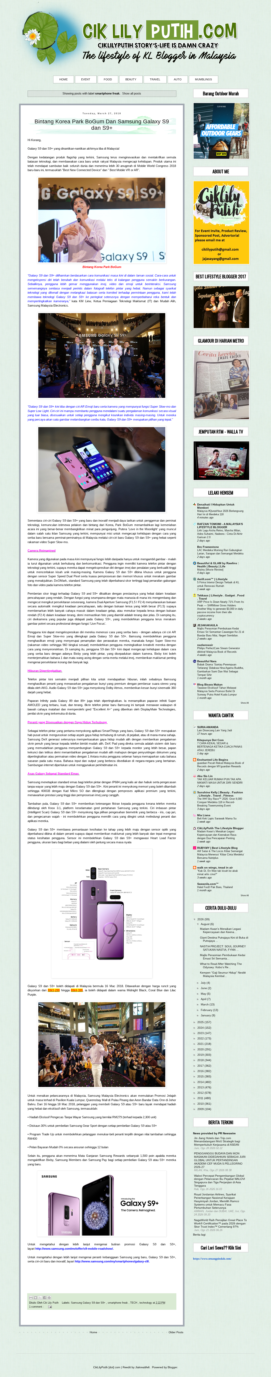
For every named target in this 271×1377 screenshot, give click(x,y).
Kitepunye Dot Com (210, 740)
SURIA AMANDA (207, 727)
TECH (134, 1302)
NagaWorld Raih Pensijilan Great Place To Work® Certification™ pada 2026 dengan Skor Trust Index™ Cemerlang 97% (220, 1223)
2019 (201, 1054)
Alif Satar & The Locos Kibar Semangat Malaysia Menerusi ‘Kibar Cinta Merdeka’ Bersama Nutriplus (220, 855)
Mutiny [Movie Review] (210, 569)
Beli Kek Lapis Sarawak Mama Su (216, 818)
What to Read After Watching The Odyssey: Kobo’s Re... (221, 965)
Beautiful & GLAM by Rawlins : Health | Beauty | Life (218, 565)
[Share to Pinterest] (49, 1298)
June (204, 988)
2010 (201, 1103)
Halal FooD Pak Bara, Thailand (215, 887)
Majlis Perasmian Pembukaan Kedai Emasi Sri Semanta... (222, 956)
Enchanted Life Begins (212, 759)
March (205, 1004)
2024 (201, 1027)
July (204, 982)
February (207, 1010)
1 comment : (36, 1306)
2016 (201, 1071)
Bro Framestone (208, 546)
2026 (201, 919)
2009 (201, 1109)
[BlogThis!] (35, 1298)
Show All (245, 703)
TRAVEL (155, 79)
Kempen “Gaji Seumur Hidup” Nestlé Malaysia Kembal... (223, 974)
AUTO (178, 79)
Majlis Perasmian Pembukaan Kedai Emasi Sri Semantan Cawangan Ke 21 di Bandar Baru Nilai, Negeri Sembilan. (220, 632)
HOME (63, 79)
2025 (201, 1022)
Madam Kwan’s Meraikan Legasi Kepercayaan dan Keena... (220, 930)
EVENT (85, 79)
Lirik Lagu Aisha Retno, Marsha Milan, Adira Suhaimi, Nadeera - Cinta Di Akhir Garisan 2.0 (219, 534)
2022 (201, 1038)
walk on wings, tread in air (215, 867)
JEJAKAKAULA (207, 625)
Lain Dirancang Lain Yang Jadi (214, 730)
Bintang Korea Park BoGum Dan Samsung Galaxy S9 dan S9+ (102, 124)
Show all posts (131, 93)
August (205, 924)
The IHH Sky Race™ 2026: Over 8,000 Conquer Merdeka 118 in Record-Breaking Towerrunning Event (219, 802)
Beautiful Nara (206, 661)
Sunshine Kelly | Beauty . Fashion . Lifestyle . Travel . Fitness (220, 794)
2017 (201, 1065)
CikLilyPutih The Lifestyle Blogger (220, 828)
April (204, 999)
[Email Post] (49, 1306)
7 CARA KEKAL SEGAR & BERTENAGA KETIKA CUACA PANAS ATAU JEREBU (219, 747)
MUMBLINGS (203, 79)
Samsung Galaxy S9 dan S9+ (88, 1302)
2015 (201, 1076)
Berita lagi (199, 1234)
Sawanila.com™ (208, 883)
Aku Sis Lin (205, 776)
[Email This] (31, 1298)
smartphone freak (118, 1302)
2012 (201, 1092)
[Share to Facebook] (45, 1298)
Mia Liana (203, 815)
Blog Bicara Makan (210, 684)
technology (146, 1302)
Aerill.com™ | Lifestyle (212, 579)
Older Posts (176, 1332)
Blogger (172, 1367)
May (204, 993)
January (206, 1015)
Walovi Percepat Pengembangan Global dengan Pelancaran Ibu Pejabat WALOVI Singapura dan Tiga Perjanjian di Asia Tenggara (219, 1180)
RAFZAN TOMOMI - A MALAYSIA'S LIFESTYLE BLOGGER (220, 525)
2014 (201, 1082)
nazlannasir (205, 645)
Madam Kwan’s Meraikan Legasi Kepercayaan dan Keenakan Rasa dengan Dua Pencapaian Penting (216, 835)
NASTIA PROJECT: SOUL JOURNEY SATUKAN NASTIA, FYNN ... (223, 948)
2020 (201, 1049)
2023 (201, 1033)
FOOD (108, 79)
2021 (201, 1043)
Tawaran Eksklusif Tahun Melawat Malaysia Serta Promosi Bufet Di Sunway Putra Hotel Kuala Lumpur (217, 691)
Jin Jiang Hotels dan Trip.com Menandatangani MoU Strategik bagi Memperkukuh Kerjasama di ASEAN (217, 1141)
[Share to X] (40, 1298)
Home (93, 1332)
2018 (201, 1060)
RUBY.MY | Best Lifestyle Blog (217, 847)
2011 (200, 1098)
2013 (201, 1087)
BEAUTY (130, 79)
